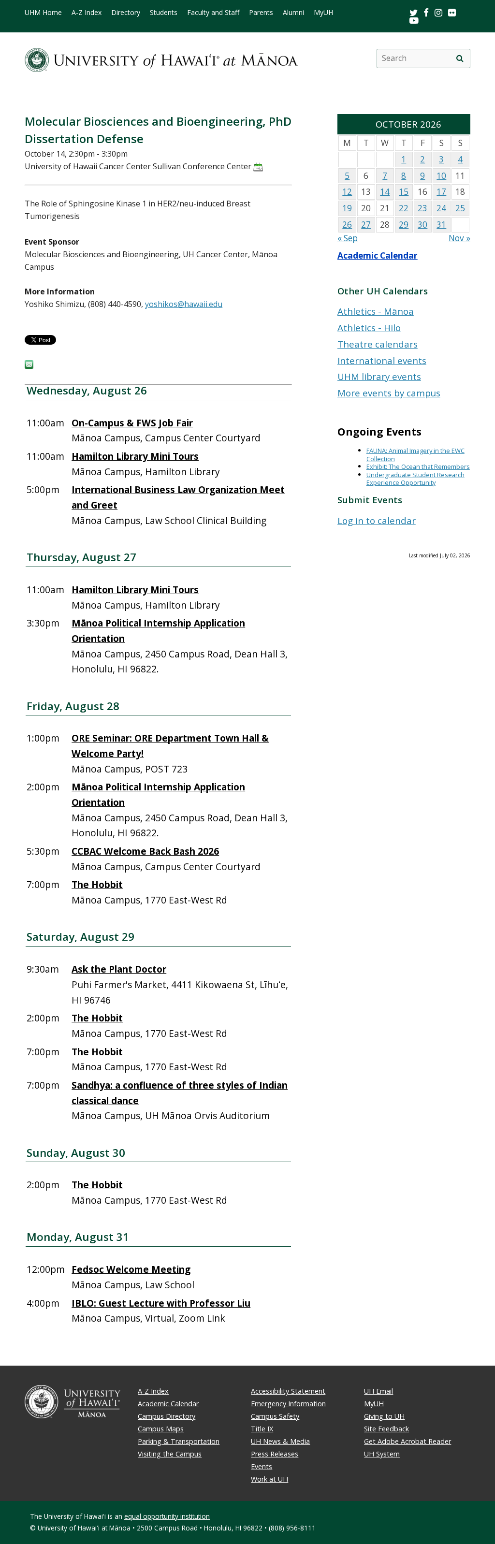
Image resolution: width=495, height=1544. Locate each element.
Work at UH (269, 1479)
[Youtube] (414, 20)
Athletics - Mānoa (375, 311)
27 (366, 224)
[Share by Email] (29, 366)
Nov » (459, 238)
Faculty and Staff (213, 12)
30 (422, 224)
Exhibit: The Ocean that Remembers (418, 466)
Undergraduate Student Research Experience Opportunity (415, 478)
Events (261, 1466)
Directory (125, 12)
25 (460, 208)
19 (347, 208)
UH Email (378, 1391)
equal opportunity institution (167, 1516)
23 (422, 208)
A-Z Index (87, 12)
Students (163, 12)
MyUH (323, 12)
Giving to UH (384, 1416)
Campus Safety (275, 1416)
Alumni (293, 12)
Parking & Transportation (178, 1441)
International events (381, 360)
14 (385, 191)
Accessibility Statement (288, 1391)
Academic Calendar (377, 255)
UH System (382, 1453)
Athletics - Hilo (369, 327)
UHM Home (43, 12)
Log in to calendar (376, 520)
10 (441, 175)
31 (441, 224)
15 (403, 191)
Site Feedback (386, 1428)
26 (347, 224)
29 (403, 224)
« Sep (347, 238)
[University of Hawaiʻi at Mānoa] (161, 58)
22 (403, 208)
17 (441, 191)
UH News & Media (280, 1441)
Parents (261, 12)
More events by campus (388, 393)
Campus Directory (166, 1416)
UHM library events (379, 376)
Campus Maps (161, 1428)
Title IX (262, 1428)
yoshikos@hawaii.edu (183, 304)
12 (347, 191)
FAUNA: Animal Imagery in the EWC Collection (415, 454)
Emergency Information (288, 1403)
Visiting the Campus (170, 1453)
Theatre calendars (377, 344)
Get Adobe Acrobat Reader (407, 1441)
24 (441, 208)
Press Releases (274, 1453)
